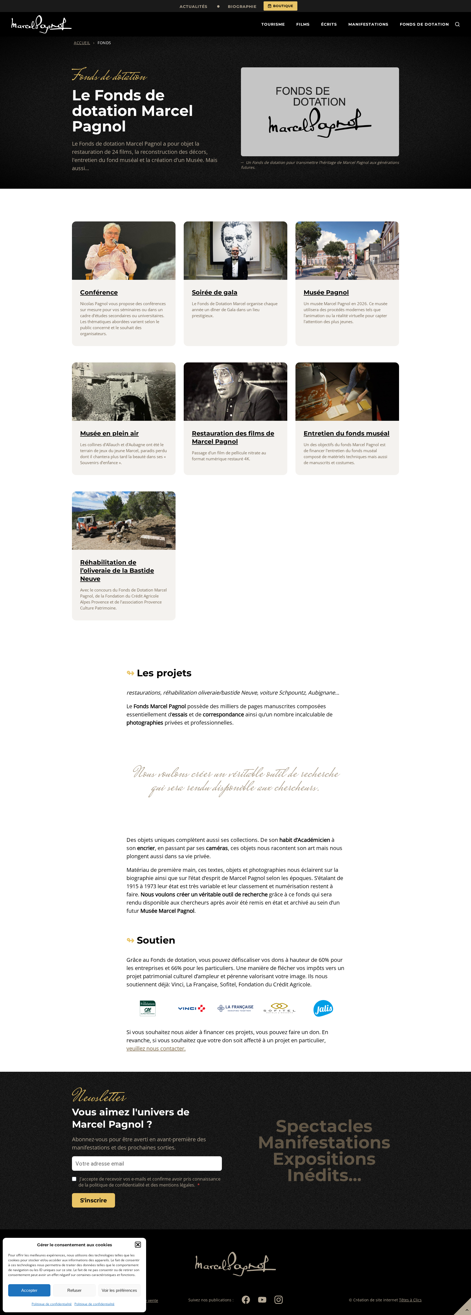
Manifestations (368, 24)
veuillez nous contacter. (156, 1048)
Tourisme (273, 24)
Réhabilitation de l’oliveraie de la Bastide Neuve (117, 571)
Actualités (193, 6)
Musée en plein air (109, 433)
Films (303, 24)
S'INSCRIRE (93, 1200)
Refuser (74, 1290)
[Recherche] (457, 24)
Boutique (283, 6)
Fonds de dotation (424, 24)
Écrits (329, 24)
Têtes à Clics (410, 1299)
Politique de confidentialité (52, 1304)
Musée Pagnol (326, 292)
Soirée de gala (214, 292)
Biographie (242, 6)
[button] (138, 1244)
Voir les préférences (119, 1290)
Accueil (82, 42)
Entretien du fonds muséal (347, 433)
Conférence (99, 292)
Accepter (29, 1290)
